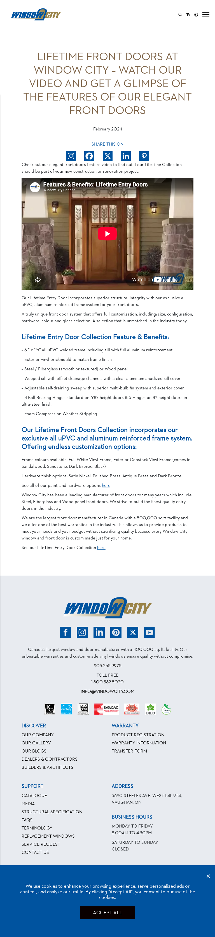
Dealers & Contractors (50, 759)
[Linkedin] (126, 156)
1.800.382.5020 (107, 682)
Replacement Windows (48, 836)
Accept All (107, 912)
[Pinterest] (144, 156)
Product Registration (138, 735)
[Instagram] (71, 156)
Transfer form (129, 751)
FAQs (27, 820)
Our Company (38, 735)
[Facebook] (89, 156)
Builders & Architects (47, 767)
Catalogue (34, 796)
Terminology (37, 828)
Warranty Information (139, 743)
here (106, 485)
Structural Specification (52, 812)
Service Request (41, 844)
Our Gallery (36, 743)
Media (28, 804)
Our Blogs (34, 751)
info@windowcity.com (107, 692)
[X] (108, 156)
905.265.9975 (107, 666)
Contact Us (35, 852)
